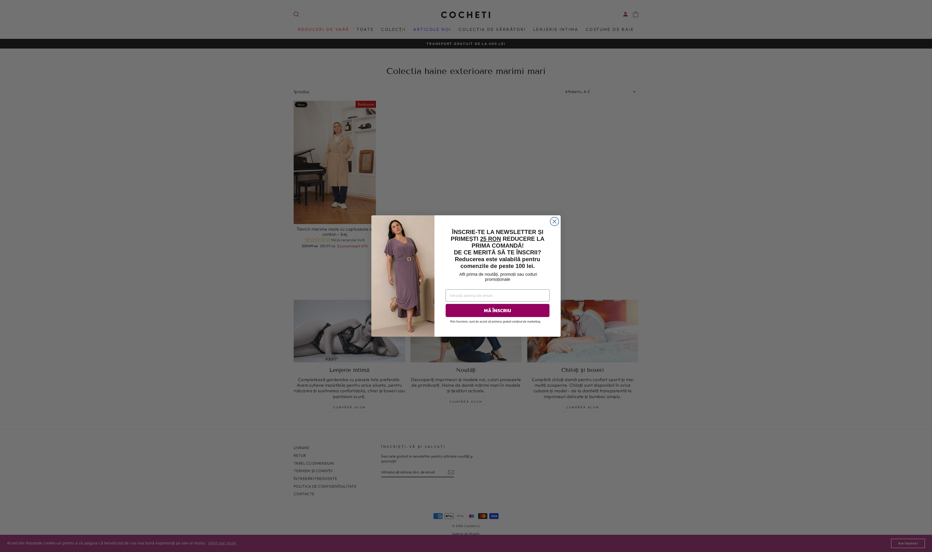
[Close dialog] (554, 221)
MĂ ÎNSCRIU (497, 310)
